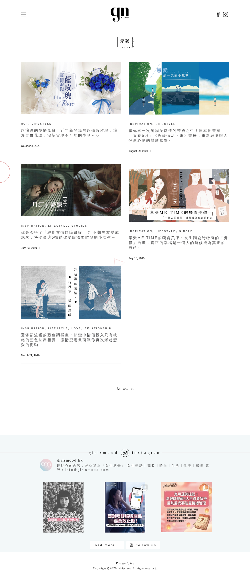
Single (186, 231)
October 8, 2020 (30, 145)
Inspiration (140, 124)
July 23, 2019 (29, 247)
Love (76, 328)
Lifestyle (42, 123)
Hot (24, 123)
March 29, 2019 (30, 355)
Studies (79, 225)
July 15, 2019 (137, 258)
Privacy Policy (125, 564)
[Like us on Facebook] (218, 15)
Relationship (98, 328)
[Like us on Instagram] (225, 15)
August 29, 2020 (138, 151)
